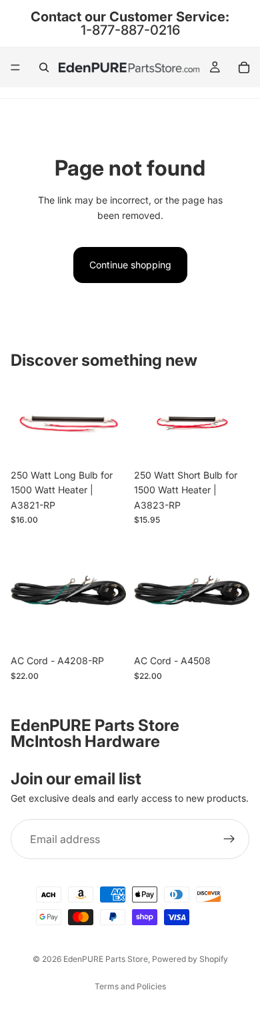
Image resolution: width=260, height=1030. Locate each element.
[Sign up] (229, 839)
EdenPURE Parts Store (105, 959)
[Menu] (15, 67)
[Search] (44, 67)
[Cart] (244, 67)
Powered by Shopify (190, 959)
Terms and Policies (130, 986)
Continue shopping (130, 264)
